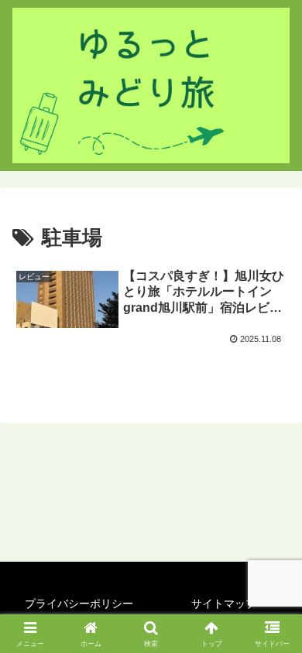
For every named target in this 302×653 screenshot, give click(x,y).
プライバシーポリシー (79, 603)
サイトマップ (223, 603)
